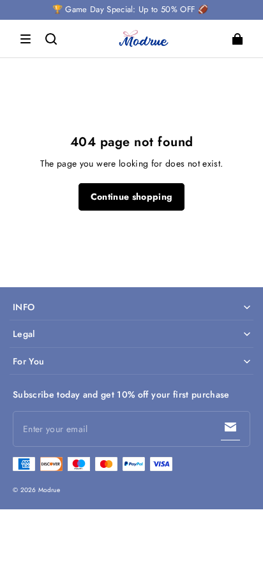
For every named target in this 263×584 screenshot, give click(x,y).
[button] (25, 39)
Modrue (49, 490)
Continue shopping (132, 196)
